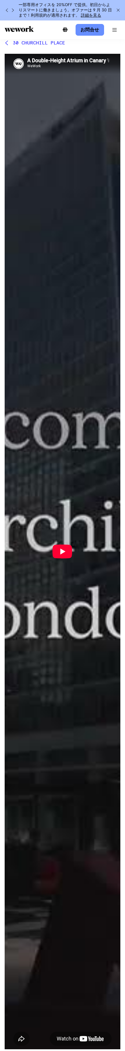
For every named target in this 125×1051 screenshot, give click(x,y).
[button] (114, 30)
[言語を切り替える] (65, 30)
